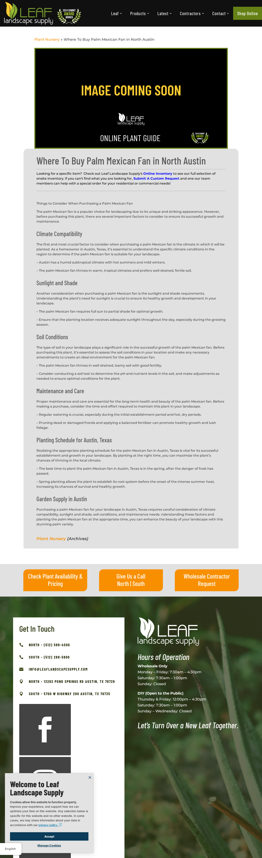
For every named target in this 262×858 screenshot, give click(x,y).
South (138, 583)
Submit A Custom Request (156, 178)
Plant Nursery (47, 39)
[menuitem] (116, 13)
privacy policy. (48, 825)
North (123, 583)
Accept (49, 836)
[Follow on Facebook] (45, 730)
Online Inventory (157, 174)
